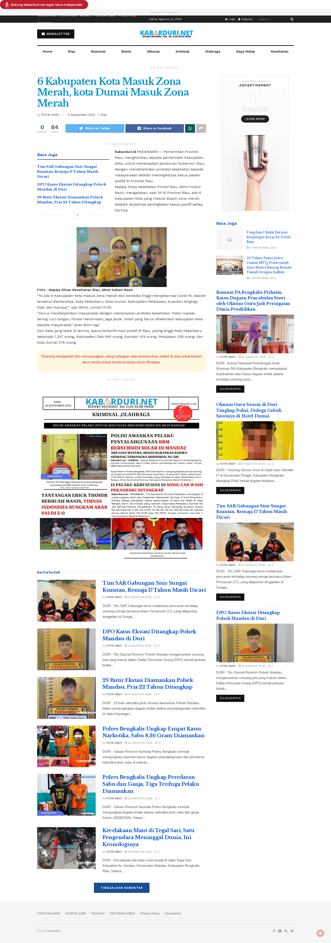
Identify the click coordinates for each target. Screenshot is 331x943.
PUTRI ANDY (50, 114)
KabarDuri (53, 930)
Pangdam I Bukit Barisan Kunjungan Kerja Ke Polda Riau (268, 237)
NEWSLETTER (57, 34)
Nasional (98, 51)
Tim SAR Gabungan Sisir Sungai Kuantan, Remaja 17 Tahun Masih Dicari (67, 171)
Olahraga (212, 51)
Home (47, 51)
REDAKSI (85, 15)
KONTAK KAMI (68, 15)
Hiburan (153, 51)
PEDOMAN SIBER (105, 15)
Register (247, 19)
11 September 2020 (81, 114)
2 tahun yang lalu (262, 278)
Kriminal (182, 51)
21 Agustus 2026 (139, 597)
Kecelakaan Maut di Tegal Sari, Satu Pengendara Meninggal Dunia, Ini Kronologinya (148, 837)
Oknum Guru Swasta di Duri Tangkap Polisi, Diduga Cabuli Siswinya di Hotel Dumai (249, 410)
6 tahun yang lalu (262, 247)
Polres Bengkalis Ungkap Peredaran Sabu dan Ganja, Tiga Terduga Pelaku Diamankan (150, 784)
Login (232, 19)
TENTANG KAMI (47, 15)
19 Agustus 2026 (139, 851)
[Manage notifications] (320, 933)
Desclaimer (45, 22)
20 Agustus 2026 (139, 742)
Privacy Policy (127, 15)
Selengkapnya (230, 389)
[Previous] (69, 215)
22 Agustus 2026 (253, 356)
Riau (71, 51)
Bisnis (126, 51)
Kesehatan (279, 51)
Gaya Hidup (245, 51)
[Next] (77, 215)
